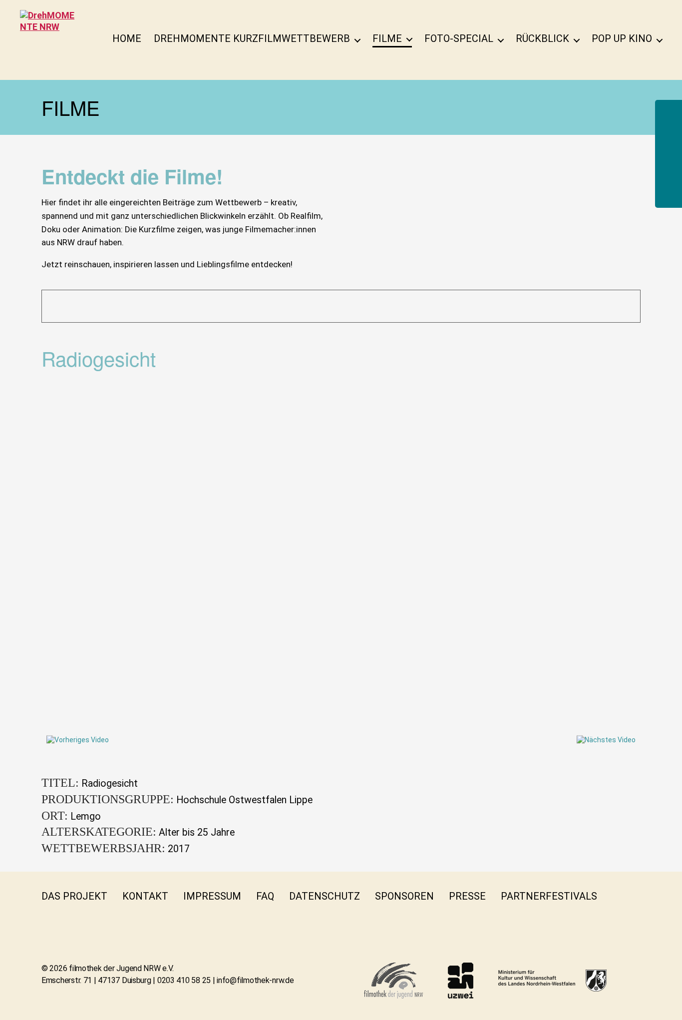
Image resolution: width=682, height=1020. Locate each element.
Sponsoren (404, 896)
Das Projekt (74, 896)
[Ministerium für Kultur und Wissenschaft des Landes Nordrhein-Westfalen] (552, 981)
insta (47, 916)
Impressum (212, 896)
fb (618, 896)
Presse (467, 896)
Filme (387, 38)
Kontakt (145, 896)
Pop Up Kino (622, 38)
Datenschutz (324, 896)
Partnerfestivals (549, 896)
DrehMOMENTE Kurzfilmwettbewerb (252, 38)
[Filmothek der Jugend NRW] (393, 981)
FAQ (265, 896)
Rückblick (542, 38)
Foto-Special (458, 38)
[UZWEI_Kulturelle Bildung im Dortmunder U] (460, 981)
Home (126, 38)
